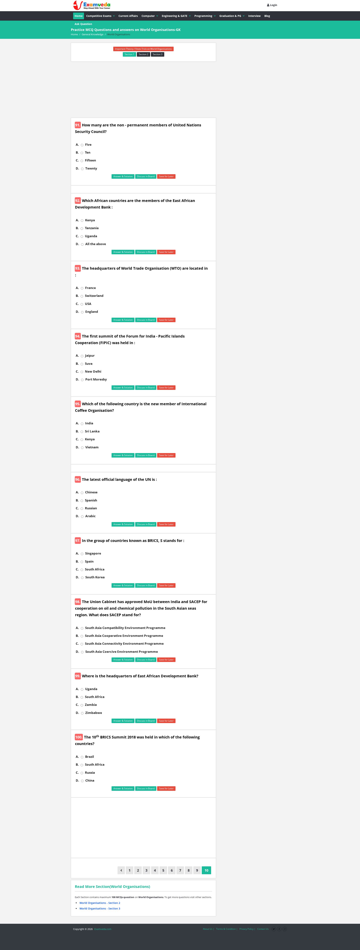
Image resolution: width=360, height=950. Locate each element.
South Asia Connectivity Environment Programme (124, 644)
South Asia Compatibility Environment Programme (125, 628)
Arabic (90, 516)
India (89, 423)
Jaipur (90, 355)
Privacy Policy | (247, 928)
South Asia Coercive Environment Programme (121, 652)
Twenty (91, 168)
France (90, 288)
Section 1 (129, 54)
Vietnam (92, 447)
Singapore (93, 553)
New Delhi (93, 371)
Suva (88, 364)
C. (77, 160)
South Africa (94, 569)
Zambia (91, 705)
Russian (91, 508)
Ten (87, 152)
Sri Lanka (92, 431)
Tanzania (92, 228)
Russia (90, 773)
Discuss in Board (145, 176)
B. (77, 152)
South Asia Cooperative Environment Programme (124, 636)
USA (88, 304)
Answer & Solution (123, 176)
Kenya (90, 220)
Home (78, 16)
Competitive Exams (98, 16)
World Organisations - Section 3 (100, 908)
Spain (89, 561)
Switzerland (94, 296)
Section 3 (157, 54)
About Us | (208, 928)
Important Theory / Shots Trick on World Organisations (143, 48)
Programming (203, 16)
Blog (267, 16)
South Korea (95, 577)
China (89, 780)
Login (273, 5)
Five (88, 145)
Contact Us (263, 928)
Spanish (91, 500)
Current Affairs (128, 16)
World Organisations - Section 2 (100, 903)
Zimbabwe (93, 713)
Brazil (89, 757)
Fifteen (90, 160)
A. (77, 145)
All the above (95, 244)
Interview (254, 16)
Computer (148, 16)
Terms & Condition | (227, 928)
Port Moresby (96, 379)
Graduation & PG (230, 16)
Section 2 (143, 54)
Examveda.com (102, 929)
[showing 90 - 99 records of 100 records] (121, 870)
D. (77, 168)
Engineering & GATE (174, 16)
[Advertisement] (143, 89)
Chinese (91, 492)
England (91, 312)
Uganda (91, 236)
